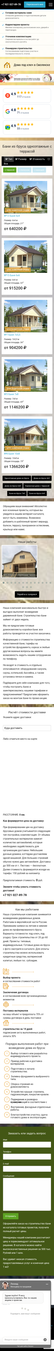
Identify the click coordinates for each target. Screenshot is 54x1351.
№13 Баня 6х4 (12, 215)
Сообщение (8, 1176)
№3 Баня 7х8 (11, 394)
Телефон (7, 1152)
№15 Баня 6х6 (12, 275)
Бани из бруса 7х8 (17, 493)
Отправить (10, 1216)
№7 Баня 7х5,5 (12, 334)
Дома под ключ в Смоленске (32, 65)
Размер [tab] (22, 159)
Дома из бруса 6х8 (13, 486)
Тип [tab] (10, 159)
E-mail (6, 1164)
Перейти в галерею (26, 594)
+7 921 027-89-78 (11, 4)
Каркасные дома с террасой (37, 486)
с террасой (9, 170)
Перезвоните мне (34, 4)
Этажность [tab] (38, 159)
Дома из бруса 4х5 (42, 478)
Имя (5, 1140)
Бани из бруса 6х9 (37, 493)
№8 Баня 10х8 (12, 453)
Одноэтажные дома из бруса (16, 478)
